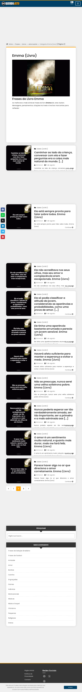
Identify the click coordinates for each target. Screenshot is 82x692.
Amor (10, 565)
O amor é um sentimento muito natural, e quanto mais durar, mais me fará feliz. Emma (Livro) (52, 442)
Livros (24, 44)
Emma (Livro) (42, 149)
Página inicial (29, 670)
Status (10, 623)
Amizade (11, 560)
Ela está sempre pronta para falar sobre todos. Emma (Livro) (52, 214)
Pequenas (12, 613)
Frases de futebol (15, 555)
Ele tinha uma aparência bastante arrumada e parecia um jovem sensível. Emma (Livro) (53, 330)
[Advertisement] (41, 27)
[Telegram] (3, 231)
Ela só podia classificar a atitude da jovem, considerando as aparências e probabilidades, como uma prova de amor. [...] (53, 304)
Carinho (11, 575)
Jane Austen (32, 44)
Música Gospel (14, 603)
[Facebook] (3, 210)
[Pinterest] (3, 237)
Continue (68, 169)
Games (11, 584)
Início (11, 44)
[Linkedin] (3, 226)
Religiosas (12, 618)
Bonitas (11, 570)
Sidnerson (39, 165)
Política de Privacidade (28, 675)
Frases (17, 44)
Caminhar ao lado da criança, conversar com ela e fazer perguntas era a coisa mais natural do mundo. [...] (53, 157)
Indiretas (11, 589)
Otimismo (12, 608)
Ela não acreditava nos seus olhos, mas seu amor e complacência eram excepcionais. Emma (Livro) (52, 274)
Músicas (11, 599)
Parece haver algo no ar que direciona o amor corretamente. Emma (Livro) (52, 468)
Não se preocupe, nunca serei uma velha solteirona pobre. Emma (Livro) (53, 384)
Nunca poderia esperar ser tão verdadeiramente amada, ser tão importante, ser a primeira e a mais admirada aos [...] (53, 414)
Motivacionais (13, 594)
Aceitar (70, 687)
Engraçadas (13, 579)
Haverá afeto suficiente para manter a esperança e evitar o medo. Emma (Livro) (53, 356)
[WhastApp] (3, 215)
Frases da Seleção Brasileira (19, 551)
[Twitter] (3, 221)
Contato (27, 680)
